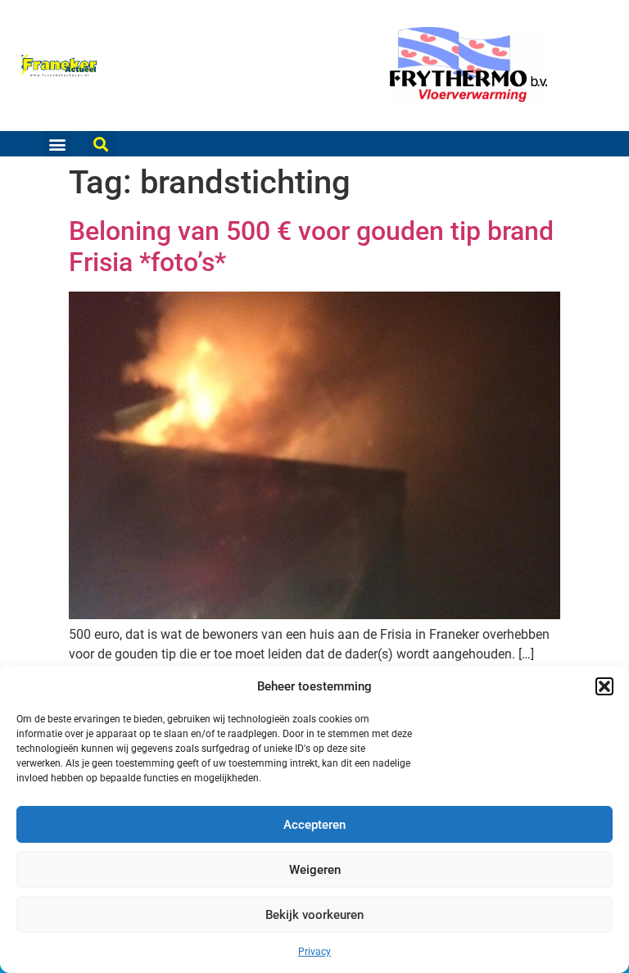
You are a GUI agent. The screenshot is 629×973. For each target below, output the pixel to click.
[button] (604, 686)
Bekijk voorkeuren (314, 914)
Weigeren (315, 869)
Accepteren (314, 824)
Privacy (314, 951)
